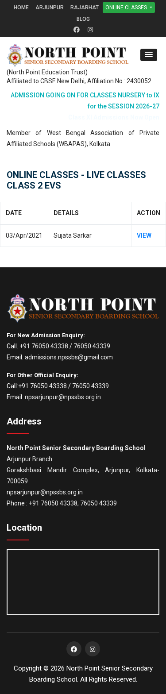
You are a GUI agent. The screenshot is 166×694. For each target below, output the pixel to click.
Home (21, 7)
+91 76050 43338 (43, 346)
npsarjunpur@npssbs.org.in (63, 397)
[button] (148, 55)
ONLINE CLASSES (126, 7)
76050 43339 (91, 346)
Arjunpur (49, 7)
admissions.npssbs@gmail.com (69, 357)
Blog (83, 19)
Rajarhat (84, 7)
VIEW (144, 235)
